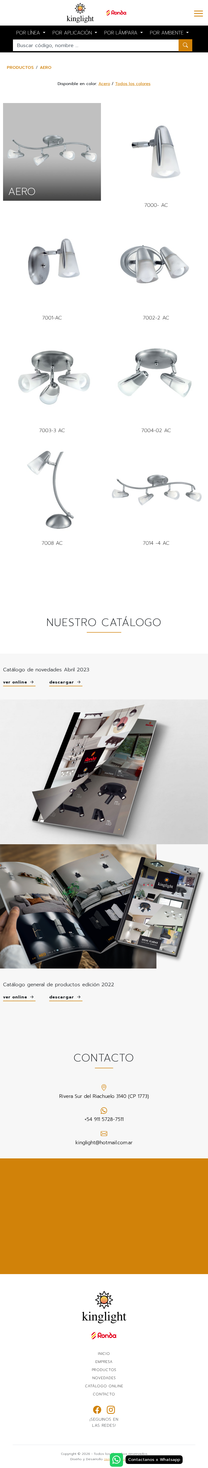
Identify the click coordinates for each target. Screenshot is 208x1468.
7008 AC (52, 494)
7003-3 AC (52, 381)
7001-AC (52, 269)
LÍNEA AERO (52, 152)
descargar (62, 682)
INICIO (104, 1353)
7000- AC (156, 156)
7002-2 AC (156, 269)
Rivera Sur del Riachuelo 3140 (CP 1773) (104, 1096)
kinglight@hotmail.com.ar (104, 1142)
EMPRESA (104, 1361)
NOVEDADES (104, 1378)
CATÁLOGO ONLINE (104, 1386)
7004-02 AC (156, 381)
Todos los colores (132, 84)
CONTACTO (104, 1394)
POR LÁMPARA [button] (121, 32)
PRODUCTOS (20, 68)
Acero (104, 84)
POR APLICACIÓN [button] (73, 32)
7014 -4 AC (156, 494)
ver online (16, 682)
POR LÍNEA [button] (29, 32)
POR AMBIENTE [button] (167, 32)
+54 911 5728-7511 (104, 1119)
